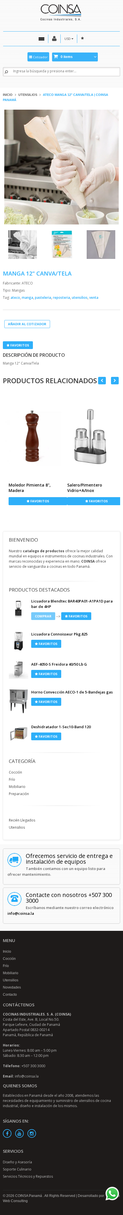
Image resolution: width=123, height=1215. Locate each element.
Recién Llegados (22, 820)
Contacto (10, 995)
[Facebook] (7, 1133)
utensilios (80, 297)
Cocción (15, 772)
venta (93, 297)
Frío (12, 779)
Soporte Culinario (17, 1169)
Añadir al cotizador (27, 324)
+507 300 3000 (33, 1065)
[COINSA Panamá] (61, 12)
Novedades (12, 987)
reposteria (62, 297)
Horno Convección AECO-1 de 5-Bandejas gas (72, 692)
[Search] (6, 72)
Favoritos (19, 345)
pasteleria (43, 297)
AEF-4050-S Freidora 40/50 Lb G (59, 664)
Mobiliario (17, 786)
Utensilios (27, 94)
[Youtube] (19, 1133)
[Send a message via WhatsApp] (112, 1194)
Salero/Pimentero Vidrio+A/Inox (84, 487)
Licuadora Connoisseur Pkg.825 (59, 634)
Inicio (8, 94)
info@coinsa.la (20, 913)
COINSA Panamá (29, 1196)
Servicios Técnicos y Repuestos (28, 1176)
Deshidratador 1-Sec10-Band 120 (61, 726)
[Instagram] (31, 1133)
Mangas (18, 290)
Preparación (19, 793)
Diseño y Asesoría (17, 1162)
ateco (16, 297)
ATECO (27, 283)
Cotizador (40, 57)
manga (28, 297)
